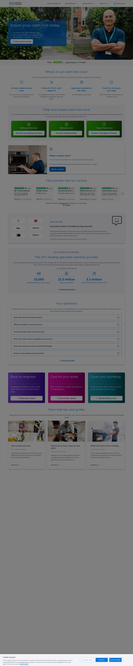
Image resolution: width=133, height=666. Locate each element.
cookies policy (24, 664)
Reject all (101, 660)
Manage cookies (87, 660)
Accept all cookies (115, 660)
